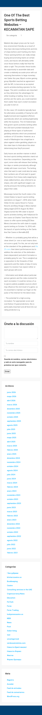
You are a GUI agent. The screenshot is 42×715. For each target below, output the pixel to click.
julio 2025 (11, 429)
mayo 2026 (11, 396)
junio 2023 (11, 507)
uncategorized (13, 639)
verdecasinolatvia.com (16, 643)
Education (11, 598)
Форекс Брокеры (14, 659)
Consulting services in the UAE (19, 590)
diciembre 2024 (13, 458)
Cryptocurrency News (15, 594)
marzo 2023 (12, 512)
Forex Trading (13, 610)
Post (9, 627)
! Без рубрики (12, 573)
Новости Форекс (14, 651)
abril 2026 (11, 401)
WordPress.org (13, 696)
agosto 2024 (12, 470)
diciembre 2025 (13, 409)
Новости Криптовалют (17, 647)
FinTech (10, 602)
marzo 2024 (12, 483)
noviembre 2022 (13, 528)
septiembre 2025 (14, 421)
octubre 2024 (12, 466)
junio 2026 (11, 392)
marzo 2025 (12, 446)
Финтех (10, 655)
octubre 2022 (12, 532)
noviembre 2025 (13, 413)
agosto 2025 (12, 425)
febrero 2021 (12, 553)
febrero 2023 (12, 516)
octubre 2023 (12, 499)
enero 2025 (11, 454)
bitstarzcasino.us (14, 577)
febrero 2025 (12, 450)
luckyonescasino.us (15, 614)
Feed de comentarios (15, 692)
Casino (10, 585)
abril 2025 (11, 442)
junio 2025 (11, 433)
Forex (9, 606)
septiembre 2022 (14, 536)
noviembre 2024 (13, 462)
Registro (10, 680)
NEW (9, 618)
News (9, 622)
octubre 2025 (12, 417)
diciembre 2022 (13, 524)
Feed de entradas (14, 688)
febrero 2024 (12, 487)
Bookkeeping (12, 581)
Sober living (12, 631)
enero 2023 (11, 520)
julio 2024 (11, 475)
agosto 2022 (12, 540)
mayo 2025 (11, 438)
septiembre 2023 (14, 503)
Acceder (10, 684)
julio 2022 (11, 544)
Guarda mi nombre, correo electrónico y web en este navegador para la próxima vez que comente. (20, 362)
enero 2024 (11, 491)
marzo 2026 (12, 405)
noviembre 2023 (13, 495)
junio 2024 (11, 479)
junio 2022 (11, 549)
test (8, 635)
